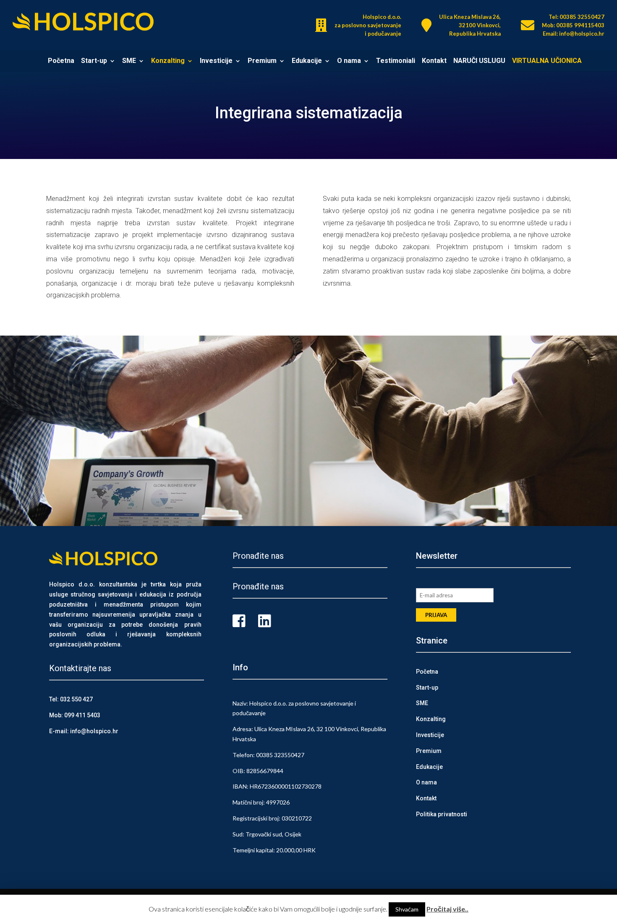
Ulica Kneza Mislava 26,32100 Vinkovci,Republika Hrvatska (470, 25)
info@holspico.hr (94, 731)
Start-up (94, 62)
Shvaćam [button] (406, 909)
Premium (262, 62)
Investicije (216, 62)
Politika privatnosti (441, 814)
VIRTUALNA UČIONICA (547, 62)
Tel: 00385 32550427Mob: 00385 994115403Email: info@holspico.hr (573, 25)
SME (129, 62)
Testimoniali (395, 62)
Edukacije (307, 62)
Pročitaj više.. (447, 909)
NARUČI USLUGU (479, 62)
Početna (61, 62)
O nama (349, 62)
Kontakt (434, 62)
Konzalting (168, 62)
